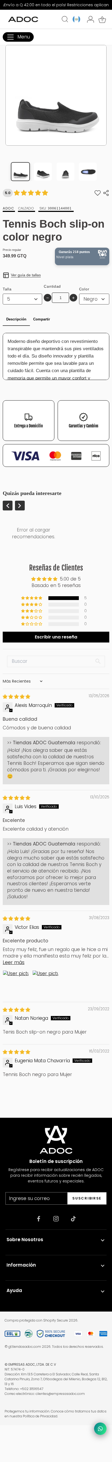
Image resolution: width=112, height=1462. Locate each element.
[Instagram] (56, 1218)
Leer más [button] (13, 962)
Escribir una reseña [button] (56, 637)
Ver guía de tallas (26, 275)
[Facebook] (38, 1218)
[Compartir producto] (106, 193)
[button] (32, 598)
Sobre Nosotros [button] (25, 1239)
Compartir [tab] (41, 319)
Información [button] (21, 1265)
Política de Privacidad (40, 1416)
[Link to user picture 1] (16, 983)
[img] (16, 696)
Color (84, 289)
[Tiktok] (73, 1218)
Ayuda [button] (14, 1290)
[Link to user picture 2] (45, 983)
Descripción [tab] (16, 319)
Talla (7, 289)
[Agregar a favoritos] (97, 193)
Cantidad (52, 286)
